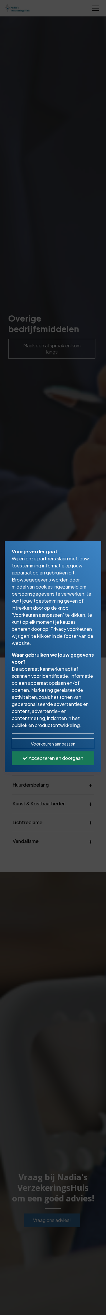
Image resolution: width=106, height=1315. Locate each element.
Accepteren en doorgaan (55, 758)
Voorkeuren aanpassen (53, 743)
